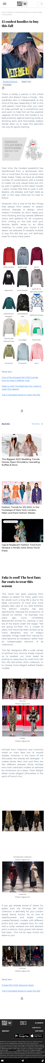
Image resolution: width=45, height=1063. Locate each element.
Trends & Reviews (20, 12)
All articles (36, 424)
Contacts (36, 1028)
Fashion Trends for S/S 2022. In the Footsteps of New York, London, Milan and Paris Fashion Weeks (20, 510)
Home (4, 12)
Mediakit (5, 1031)
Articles (10, 12)
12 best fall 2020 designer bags (18, 985)
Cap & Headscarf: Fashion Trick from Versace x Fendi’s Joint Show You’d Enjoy (21, 548)
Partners (39, 1031)
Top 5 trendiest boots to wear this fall (21, 395)
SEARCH (40, 1023)
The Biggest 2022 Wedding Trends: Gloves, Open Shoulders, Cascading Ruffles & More (21, 462)
